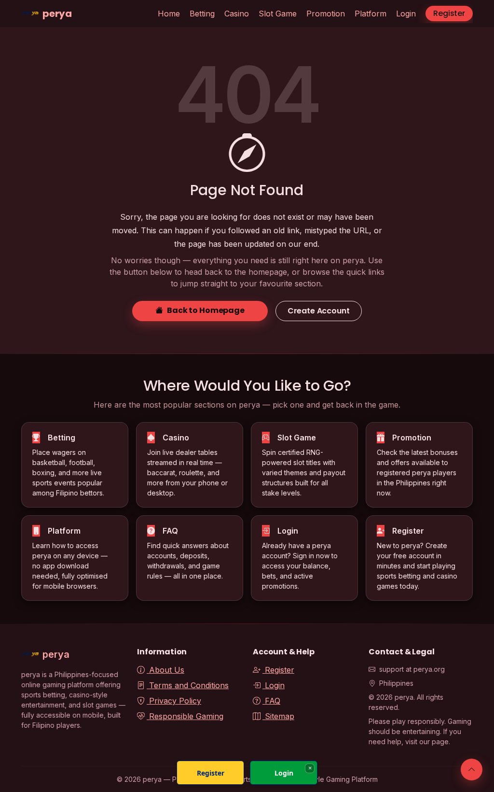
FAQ (271, 701)
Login (406, 13)
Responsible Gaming (185, 716)
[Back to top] (471, 769)
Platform (370, 13)
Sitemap (278, 716)
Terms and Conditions (188, 685)
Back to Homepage (205, 310)
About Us (165, 670)
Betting (202, 13)
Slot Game (278, 13)
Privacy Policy (174, 701)
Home (169, 13)
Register (449, 13)
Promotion (325, 13)
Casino (236, 13)
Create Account (319, 310)
